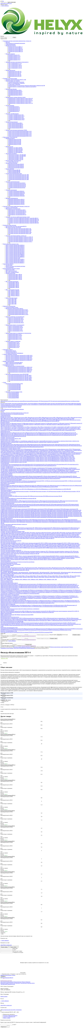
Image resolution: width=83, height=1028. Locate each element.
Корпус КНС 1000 (12, 299)
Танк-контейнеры (10, 267)
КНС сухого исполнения (11, 270)
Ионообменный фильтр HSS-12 (15, 93)
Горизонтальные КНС (10, 273)
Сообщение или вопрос (18, 952)
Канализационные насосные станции (11, 268)
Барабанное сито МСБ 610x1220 (15, 148)
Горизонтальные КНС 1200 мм (15, 276)
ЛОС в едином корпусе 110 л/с (15, 66)
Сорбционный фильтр (10, 44)
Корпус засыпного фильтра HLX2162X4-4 (15, 247)
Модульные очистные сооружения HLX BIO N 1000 (19, 229)
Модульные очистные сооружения (13, 227)
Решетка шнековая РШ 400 (14, 171)
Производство (12, 983)
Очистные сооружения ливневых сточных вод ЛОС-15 (20, 238)
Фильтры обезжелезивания (12, 121)
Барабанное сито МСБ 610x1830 (15, 150)
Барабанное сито (9, 146)
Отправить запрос (76, 634)
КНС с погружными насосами (12, 289)
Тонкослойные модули (13, 161)
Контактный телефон (17, 951)
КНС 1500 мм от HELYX (13, 295)
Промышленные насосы (8, 364)
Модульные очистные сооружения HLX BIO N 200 (19, 233)
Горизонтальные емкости (11, 351)
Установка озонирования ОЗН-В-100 (16, 192)
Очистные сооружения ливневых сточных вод (16, 235)
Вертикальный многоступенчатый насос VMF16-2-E (20, 370)
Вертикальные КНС (10, 269)
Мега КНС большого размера (12, 272)
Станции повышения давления (10, 354)
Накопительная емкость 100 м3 (15, 335)
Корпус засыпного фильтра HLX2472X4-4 (15, 248)
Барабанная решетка (10, 138)
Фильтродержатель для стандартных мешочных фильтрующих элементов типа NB (26, 85)
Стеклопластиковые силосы (12, 307)
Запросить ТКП (4, 658)
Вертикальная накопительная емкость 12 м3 (18, 312)
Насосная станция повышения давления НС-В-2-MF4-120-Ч (19, 359)
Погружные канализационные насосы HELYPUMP (17, 374)
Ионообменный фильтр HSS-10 (15, 91)
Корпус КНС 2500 (12, 302)
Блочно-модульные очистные (9, 225)
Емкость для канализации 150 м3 (15, 330)
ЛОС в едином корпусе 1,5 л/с (15, 63)
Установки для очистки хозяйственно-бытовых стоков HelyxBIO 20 (23, 221)
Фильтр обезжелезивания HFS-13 (15, 127)
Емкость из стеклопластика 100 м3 (16, 319)
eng (3, 1)
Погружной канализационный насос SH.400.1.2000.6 (20, 380)
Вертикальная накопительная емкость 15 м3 (18, 313)
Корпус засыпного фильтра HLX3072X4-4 (15, 249)
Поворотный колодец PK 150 (14, 72)
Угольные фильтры (10, 105)
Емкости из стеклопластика (9, 306)
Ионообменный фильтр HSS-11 (15, 92)
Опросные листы (31, 983)
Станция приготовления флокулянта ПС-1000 (18, 174)
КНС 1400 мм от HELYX (13, 294)
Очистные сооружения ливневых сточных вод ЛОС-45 (20, 240)
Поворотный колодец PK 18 (14, 73)
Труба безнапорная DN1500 (14, 388)
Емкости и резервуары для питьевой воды (15, 316)
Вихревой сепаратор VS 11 (14, 57)
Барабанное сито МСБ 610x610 (15, 151)
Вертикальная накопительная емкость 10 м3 (18, 309)
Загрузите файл (53, 634)
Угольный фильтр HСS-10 (14, 107)
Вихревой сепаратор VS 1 (14, 55)
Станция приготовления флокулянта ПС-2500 (18, 178)
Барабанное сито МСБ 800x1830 (15, 152)
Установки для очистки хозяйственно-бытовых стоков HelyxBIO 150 (23, 220)
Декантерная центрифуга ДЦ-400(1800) (17, 155)
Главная (2, 648)
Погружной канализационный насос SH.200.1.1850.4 (20, 377)
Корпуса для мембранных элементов (16, 83)
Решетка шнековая (10, 168)
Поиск (14, 37)
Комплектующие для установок (13, 80)
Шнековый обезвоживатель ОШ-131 (16, 199)
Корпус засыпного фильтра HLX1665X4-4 (15, 245)
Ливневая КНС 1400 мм (13, 286)
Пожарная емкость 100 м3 (14, 343)
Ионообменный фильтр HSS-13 (15, 94)
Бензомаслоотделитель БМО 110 (15, 50)
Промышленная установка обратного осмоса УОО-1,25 (20, 103)
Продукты (6, 648)
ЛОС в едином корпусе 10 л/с (14, 64)
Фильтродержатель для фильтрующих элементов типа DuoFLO (22, 86)
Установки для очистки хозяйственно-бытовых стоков (18, 217)
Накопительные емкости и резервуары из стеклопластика (18, 333)
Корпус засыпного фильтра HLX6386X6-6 (15, 254)
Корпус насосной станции (11, 297)
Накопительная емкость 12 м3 (14, 336)
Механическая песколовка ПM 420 (16, 167)
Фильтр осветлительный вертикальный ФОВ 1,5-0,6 (20, 133)
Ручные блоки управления (14, 84)
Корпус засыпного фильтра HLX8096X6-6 (15, 256)
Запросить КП (4, 38)
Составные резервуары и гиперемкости (14, 353)
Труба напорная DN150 (13, 394)
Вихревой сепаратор (10, 53)
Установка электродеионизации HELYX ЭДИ (16, 79)
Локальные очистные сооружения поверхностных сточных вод (17, 40)
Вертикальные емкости (11, 350)
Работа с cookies (6, 1017)
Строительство (4, 406)
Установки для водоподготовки (10, 78)
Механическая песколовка (11, 163)
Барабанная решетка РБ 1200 (14, 140)
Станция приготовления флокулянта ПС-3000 (18, 179)
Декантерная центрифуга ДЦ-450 (15, 157)
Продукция (3, 981)
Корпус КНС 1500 (12, 300)
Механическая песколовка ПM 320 (16, 165)
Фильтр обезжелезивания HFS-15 (8, 719)
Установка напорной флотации (12, 181)
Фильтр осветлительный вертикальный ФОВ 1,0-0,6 (20, 131)
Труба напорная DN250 (13, 396)
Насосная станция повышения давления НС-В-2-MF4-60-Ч (19, 360)
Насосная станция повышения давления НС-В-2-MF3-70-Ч (19, 357)
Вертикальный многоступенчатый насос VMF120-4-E (20, 369)
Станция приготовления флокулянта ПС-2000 (18, 177)
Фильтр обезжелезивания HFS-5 (8, 871)
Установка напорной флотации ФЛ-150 (17, 186)
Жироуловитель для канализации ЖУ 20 (17, 214)
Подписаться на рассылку (6, 980)
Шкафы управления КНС (8, 361)
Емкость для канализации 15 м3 (15, 329)
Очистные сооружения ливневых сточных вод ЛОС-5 (20, 241)
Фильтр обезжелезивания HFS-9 (8, 810)
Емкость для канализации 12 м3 (15, 328)
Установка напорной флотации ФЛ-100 (17, 184)
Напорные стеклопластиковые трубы (14, 391)
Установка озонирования (11, 190)
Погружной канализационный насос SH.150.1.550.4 (19, 376)
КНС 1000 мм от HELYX (13, 290)
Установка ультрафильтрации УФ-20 (16, 118)
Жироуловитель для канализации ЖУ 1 (17, 209)
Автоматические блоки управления (16, 82)
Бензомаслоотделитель (11, 45)
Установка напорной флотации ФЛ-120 (17, 185)
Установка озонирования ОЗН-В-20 (16, 194)
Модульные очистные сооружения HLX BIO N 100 (19, 228)
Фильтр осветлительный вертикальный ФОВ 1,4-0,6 (20, 132)
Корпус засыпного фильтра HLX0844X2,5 (15, 262)
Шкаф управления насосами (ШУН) (14, 363)
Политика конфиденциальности (10, 1015)
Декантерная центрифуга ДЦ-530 (15, 159)
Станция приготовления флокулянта (14, 173)
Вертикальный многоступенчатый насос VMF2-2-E (19, 371)
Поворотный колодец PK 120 (14, 71)
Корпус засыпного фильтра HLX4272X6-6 (15, 252)
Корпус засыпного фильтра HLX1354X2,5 (15, 259)
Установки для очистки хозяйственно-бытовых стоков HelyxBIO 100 (23, 219)
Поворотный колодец (10, 70)
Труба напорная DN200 (13, 395)
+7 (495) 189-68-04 (5, 5)
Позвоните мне (28, 644)
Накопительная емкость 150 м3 (15, 339)
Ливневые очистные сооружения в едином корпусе (17, 62)
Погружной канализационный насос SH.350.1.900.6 (19, 378)
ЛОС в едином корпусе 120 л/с (15, 67)
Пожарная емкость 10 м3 (13, 342)
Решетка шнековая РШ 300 (14, 170)
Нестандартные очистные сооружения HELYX (16, 226)
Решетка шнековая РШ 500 (14, 172)
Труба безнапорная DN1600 (14, 389)
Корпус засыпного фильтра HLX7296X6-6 (15, 255)
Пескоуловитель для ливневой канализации (15, 43)
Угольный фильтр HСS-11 (14, 109)
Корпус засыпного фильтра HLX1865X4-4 (15, 246)
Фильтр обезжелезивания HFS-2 (8, 902)
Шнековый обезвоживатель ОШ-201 (16, 200)
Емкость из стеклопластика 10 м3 (15, 317)
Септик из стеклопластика (11, 207)
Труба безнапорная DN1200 (14, 386)
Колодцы (8, 42)
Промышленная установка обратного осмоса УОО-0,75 (20, 100)
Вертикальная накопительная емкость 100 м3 (18, 310)
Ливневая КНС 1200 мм (13, 285)
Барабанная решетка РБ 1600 (14, 143)
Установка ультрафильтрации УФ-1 (16, 114)
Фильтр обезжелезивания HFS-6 (8, 856)
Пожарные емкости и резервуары (13, 341)
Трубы (4, 382)
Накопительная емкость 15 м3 (14, 337)
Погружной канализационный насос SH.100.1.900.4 (19, 375)
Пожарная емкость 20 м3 (13, 347)
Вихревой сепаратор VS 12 (14, 58)
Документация (23, 983)
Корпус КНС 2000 (12, 301)
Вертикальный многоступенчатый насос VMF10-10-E (20, 367)
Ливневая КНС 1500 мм (13, 287)
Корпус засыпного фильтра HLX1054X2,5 (15, 261)
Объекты (9, 406)
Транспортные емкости (8, 263)
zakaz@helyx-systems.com (6, 3)
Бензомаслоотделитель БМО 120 (15, 51)
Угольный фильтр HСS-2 (13, 111)
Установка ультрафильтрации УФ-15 (16, 116)
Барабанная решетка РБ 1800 (14, 144)
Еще (9, 52)
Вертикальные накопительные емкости (14, 308)
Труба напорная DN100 (13, 393)
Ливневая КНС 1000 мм (13, 282)
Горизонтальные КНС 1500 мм (15, 279)
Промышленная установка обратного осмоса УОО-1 (19, 101)
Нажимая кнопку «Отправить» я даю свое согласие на (13, 974)
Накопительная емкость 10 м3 (14, 334)
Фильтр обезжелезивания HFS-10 (15, 124)
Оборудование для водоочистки (10, 137)
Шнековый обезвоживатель (12, 198)
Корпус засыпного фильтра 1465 (13, 258)
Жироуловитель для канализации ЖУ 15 (17, 212)
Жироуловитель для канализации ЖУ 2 (17, 213)
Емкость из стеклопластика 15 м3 (15, 321)
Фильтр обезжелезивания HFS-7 (8, 841)
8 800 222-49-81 (4, 996)
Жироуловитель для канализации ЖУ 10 (17, 211)
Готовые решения (10, 981)
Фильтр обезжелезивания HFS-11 (15, 125)
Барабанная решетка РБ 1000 (14, 139)
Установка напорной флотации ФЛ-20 (16, 187)
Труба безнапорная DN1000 (14, 384)
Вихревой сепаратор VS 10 (14, 56)
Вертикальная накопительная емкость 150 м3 (18, 314)
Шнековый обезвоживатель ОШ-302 (16, 204)
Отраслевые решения (16, 406)
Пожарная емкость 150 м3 (14, 346)
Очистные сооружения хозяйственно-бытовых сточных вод (16, 206)
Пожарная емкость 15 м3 (13, 344)
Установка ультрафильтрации (12, 113)
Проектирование (17, 981)
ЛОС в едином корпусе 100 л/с (15, 65)
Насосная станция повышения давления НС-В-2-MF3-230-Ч (19, 356)
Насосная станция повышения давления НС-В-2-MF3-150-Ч (19, 355)
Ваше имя (15, 948)
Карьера (7, 983)
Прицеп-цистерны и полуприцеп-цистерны (15, 266)
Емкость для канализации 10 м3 (15, 326)
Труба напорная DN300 (13, 397)
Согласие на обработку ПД (9, 1016)
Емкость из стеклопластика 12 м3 (15, 320)
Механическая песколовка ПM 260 (16, 164)
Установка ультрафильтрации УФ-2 (16, 117)
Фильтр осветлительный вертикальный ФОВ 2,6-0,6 (20, 136)
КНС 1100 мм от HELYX (13, 292)
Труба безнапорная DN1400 (14, 387)
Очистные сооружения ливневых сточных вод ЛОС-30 (20, 239)
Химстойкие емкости (8, 349)
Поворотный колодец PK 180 (14, 75)
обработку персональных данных (8, 975)
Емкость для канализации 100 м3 (15, 327)
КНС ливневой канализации (12, 281)
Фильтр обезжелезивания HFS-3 (8, 886)
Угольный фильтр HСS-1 (13, 106)
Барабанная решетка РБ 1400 (14, 141)
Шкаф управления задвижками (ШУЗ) (14, 362)
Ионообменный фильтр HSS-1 (15, 90)
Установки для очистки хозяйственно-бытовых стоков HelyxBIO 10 (23, 218)
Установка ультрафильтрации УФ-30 (16, 119)
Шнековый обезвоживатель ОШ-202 (16, 201)
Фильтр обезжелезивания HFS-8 (8, 825)
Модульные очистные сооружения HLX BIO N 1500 (19, 232)
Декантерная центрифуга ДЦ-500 (15, 158)
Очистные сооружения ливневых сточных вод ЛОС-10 (20, 236)
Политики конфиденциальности (28, 636)
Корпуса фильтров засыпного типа (10, 243)
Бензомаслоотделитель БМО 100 (15, 49)
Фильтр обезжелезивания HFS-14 (8, 734)
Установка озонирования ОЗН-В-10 (16, 191)
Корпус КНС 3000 (12, 303)
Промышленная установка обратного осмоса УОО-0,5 (20, 99)
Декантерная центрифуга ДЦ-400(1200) (17, 154)
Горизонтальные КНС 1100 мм (15, 275)
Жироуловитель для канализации (13, 208)
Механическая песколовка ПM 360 (16, 166)
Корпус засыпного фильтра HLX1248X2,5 (15, 260)
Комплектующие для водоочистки (13, 160)
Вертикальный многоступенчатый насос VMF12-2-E (20, 368)
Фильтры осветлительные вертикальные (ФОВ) (16, 130)
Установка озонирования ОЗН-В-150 (16, 193)
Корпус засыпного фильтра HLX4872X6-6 (15, 253)
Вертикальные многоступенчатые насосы (15, 366)
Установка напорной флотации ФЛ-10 (16, 182)
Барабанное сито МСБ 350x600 (15, 147)
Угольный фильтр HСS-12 (14, 110)
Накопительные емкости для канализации (15, 324)
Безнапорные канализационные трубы (14, 383)
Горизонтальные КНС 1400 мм (15, 278)
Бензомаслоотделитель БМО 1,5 (15, 46)
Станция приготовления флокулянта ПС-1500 (18, 175)
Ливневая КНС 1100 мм (13, 283)
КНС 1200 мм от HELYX (13, 293)
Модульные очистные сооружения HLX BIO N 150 (19, 231)
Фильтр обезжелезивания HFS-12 (15, 126)
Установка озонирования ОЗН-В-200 (16, 195)
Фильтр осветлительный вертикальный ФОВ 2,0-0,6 (20, 134)
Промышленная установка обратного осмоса (16, 97)
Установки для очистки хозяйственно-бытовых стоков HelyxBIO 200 (23, 222)
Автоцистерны (9, 265)
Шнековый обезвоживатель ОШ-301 (16, 202)
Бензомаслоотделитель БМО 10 (15, 48)
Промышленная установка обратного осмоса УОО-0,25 (20, 98)
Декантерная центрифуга (11, 153)
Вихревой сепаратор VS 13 (14, 59)
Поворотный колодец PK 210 (14, 76)
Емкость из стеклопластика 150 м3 (16, 322)
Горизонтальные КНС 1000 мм (15, 274)
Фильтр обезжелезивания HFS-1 (15, 123)
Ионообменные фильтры (11, 89)
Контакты (3, 410)
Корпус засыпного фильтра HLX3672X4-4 (15, 251)
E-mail (14, 949)
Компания (28, 981)
